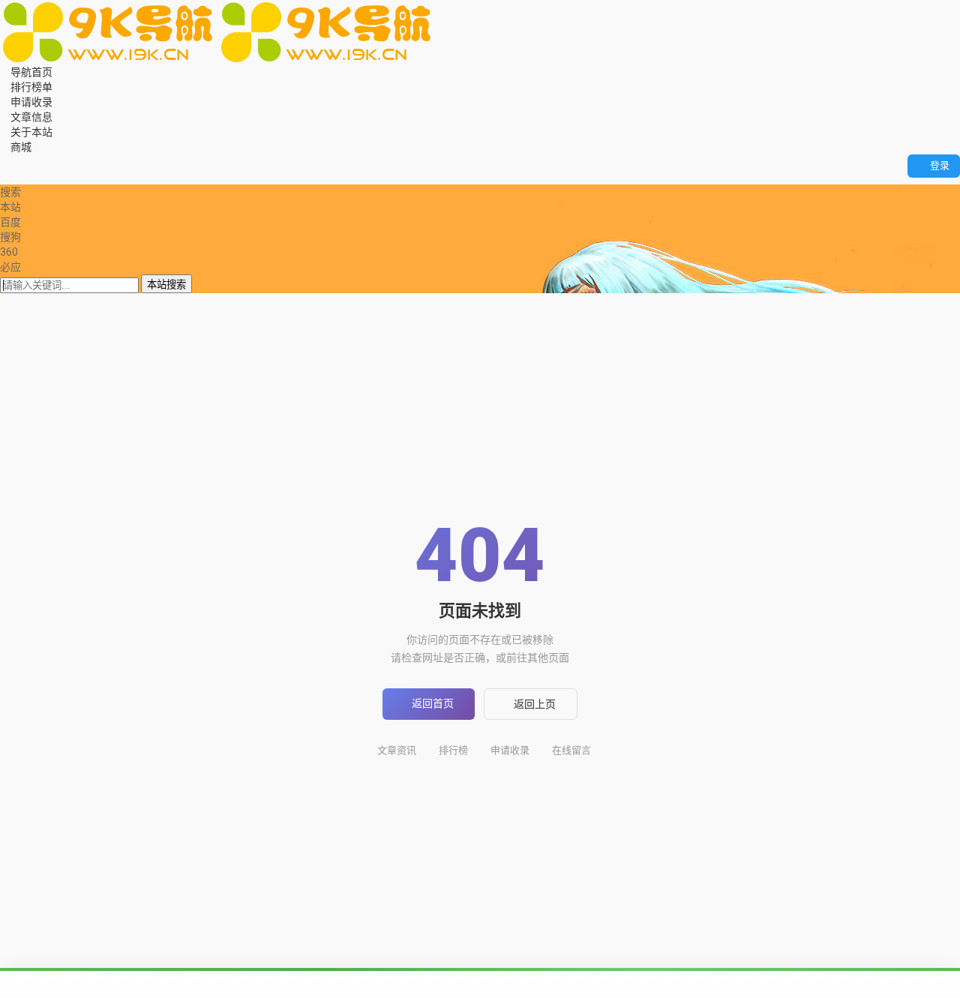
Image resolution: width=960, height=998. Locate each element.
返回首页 (433, 703)
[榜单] (14, 177)
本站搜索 (166, 284)
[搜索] (4, 162)
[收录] (25, 177)
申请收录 (510, 750)
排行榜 (453, 750)
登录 (940, 165)
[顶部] (36, 177)
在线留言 (571, 750)
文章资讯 (396, 750)
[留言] (14, 162)
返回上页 (535, 704)
